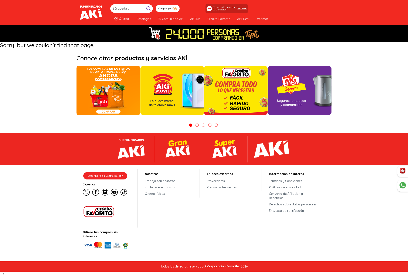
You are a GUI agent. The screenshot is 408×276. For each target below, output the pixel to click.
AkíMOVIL (243, 19)
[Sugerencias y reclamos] (402, 186)
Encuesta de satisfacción (286, 211)
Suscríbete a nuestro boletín (105, 175)
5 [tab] (216, 125)
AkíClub (195, 19)
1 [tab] (190, 125)
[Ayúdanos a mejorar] (402, 171)
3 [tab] (203, 125)
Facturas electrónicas (160, 187)
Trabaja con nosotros (160, 181)
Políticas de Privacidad (285, 187)
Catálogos (143, 19)
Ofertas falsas (155, 194)
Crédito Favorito (218, 19)
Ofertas (124, 19)
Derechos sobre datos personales (293, 204)
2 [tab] (197, 125)
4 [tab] (209, 125)
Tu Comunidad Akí (170, 19)
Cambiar (242, 8)
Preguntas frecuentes (222, 187)
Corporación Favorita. (223, 266)
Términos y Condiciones (285, 181)
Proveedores (216, 181)
